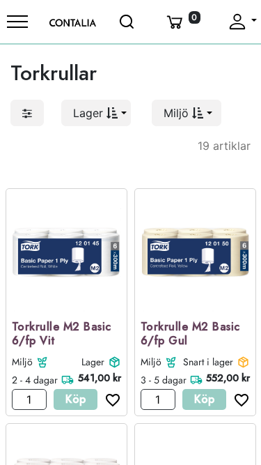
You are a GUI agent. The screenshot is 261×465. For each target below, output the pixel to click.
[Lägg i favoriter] (109, 399)
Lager (92, 362)
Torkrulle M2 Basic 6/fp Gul (190, 334)
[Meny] (17, 21)
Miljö (22, 362)
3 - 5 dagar (164, 380)
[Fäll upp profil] (242, 21)
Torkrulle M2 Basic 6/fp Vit (61, 334)
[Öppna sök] (128, 21)
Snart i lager (208, 362)
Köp (75, 399)
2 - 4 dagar (35, 380)
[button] (96, 113)
